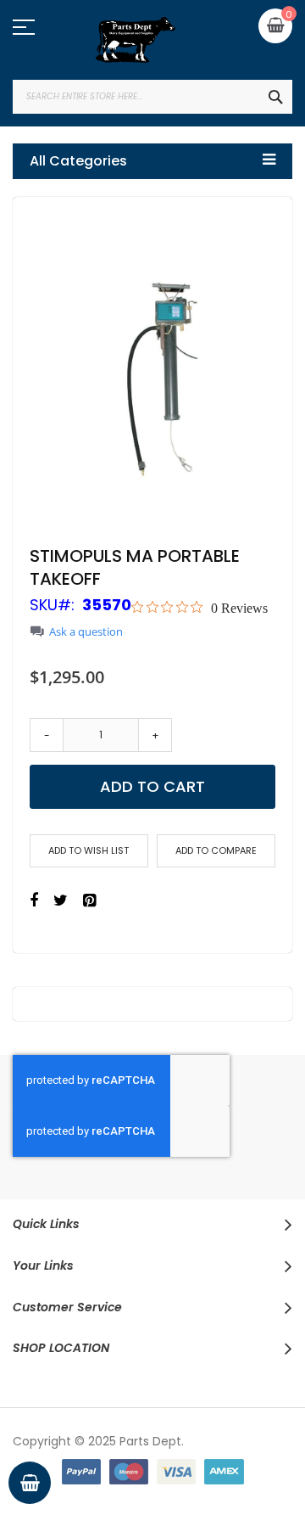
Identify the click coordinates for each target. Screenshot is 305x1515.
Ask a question (86, 632)
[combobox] (152, 97)
